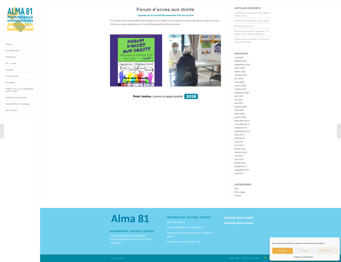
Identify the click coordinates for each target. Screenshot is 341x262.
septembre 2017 (242, 169)
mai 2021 (238, 99)
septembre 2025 (242, 64)
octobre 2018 (240, 152)
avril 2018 (239, 159)
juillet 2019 (239, 138)
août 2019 (239, 134)
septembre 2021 (242, 92)
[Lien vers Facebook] (265, 258)
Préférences (326, 250)
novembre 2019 (241, 124)
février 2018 (240, 162)
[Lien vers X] (269, 258)
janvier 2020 (240, 117)
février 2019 (240, 148)
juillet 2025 (239, 67)
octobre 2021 (240, 89)
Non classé (239, 192)
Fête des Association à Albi (244, 26)
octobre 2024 (240, 74)
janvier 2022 (240, 85)
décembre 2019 (241, 120)
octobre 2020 (240, 106)
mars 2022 (239, 82)
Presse (237, 195)
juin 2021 (238, 95)
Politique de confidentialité (303, 257)
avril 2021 (239, 103)
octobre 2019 (240, 127)
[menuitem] (20, 44)
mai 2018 (238, 155)
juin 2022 (238, 78)
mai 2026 (238, 57)
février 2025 (240, 71)
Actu (236, 188)
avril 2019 (239, 145)
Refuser (304, 250)
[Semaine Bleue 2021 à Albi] (2, 131)
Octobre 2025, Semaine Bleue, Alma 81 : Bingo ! (252, 20)
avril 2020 (239, 110)
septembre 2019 (242, 131)
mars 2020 (239, 113)
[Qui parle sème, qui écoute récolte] (339, 131)
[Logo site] (20, 19)
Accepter (283, 250)
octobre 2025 (240, 60)
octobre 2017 (240, 166)
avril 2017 (239, 173)
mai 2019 (238, 141)
